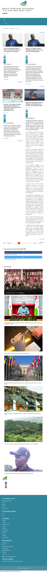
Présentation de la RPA (6, 500)
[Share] (12, 62)
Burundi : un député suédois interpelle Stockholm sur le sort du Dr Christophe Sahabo (34, 50)
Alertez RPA (5, 13)
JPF (3, 513)
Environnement (5, 530)
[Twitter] (12, 59)
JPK (3, 515)
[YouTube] (6, 487)
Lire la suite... (6, 79)
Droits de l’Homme (5, 524)
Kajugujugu (4, 542)
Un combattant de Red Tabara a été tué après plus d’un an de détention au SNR (18, 473)
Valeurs (3, 506)
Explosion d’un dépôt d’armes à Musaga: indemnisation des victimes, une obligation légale (34, 104)
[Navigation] (4, 20)
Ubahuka (4, 552)
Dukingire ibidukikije (6, 550)
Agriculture (4, 531)
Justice (3, 526)
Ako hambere (5, 548)
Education (4, 535)
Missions (4, 504)
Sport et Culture (5, 537)
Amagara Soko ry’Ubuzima (7, 546)
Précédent (9, 243)
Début (4, 243)
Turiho (3, 544)
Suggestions (13, 556)
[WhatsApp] (12, 61)
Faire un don (7, 492)
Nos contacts (4, 508)
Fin (38, 243)
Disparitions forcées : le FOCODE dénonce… (14, 292)
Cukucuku (4, 553)
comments (42, 32)
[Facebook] (12, 57)
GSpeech (19, 571)
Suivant (34, 243)
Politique (4, 520)
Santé (3, 533)
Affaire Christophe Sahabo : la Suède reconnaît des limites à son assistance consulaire (12, 50)
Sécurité (4, 522)
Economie (4, 528)
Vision (3, 502)
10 (31, 243)
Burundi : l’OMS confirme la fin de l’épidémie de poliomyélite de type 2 (17, 353)
